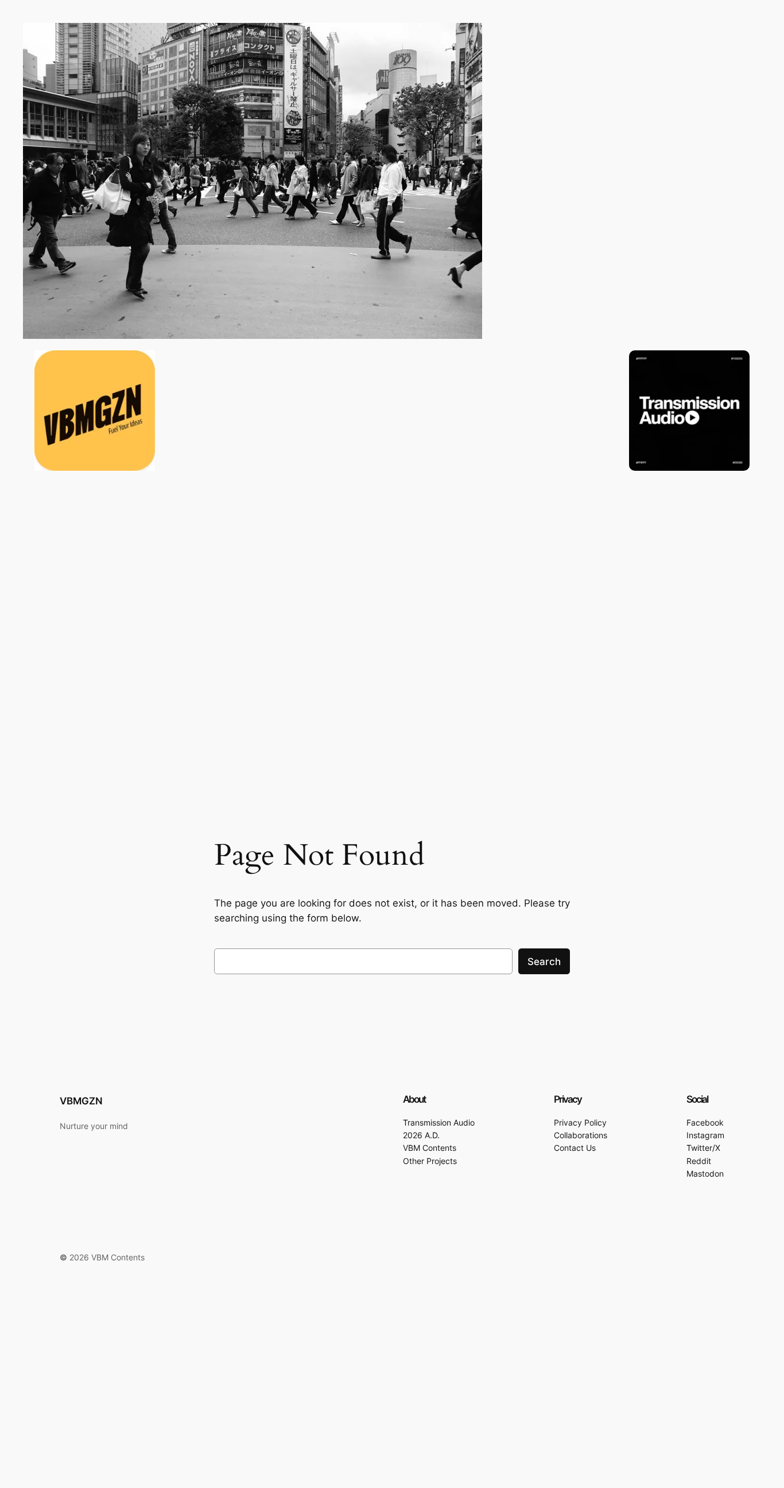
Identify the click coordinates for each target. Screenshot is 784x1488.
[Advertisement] (344, 1403)
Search (544, 961)
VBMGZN (81, 1101)
